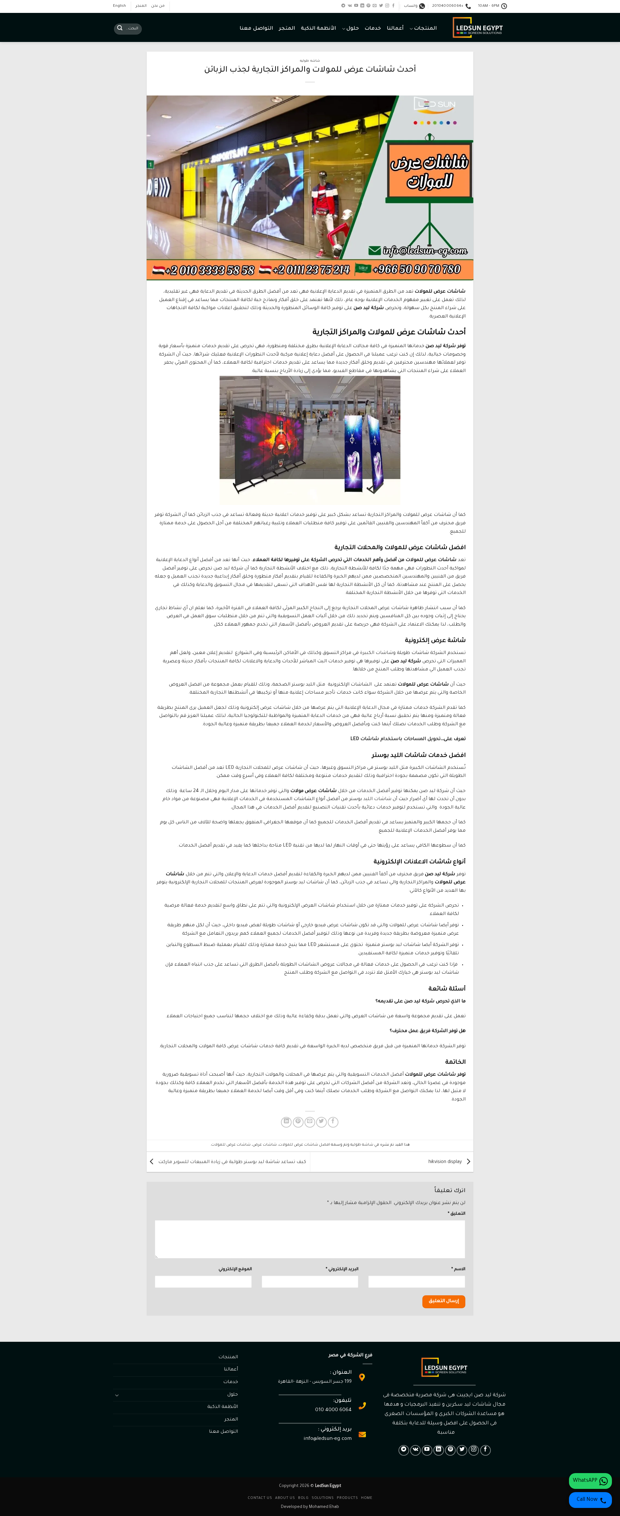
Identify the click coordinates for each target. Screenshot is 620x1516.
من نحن (158, 6)
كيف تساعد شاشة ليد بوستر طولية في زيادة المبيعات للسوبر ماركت (231, 1162)
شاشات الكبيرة (376, 653)
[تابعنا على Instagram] (387, 6)
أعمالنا (395, 29)
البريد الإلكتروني (342, 1269)
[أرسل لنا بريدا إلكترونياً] (375, 6)
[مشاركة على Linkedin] (286, 1122)
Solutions (323, 1498)
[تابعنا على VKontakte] (350, 6)
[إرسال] (119, 29)
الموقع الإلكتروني (235, 1269)
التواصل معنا (256, 29)
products (347, 1498)
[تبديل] (117, 1395)
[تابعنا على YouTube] (356, 6)
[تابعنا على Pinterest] (368, 6)
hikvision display (446, 1162)
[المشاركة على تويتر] (321, 1122)
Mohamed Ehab (324, 1507)
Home (366, 1498)
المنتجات (425, 29)
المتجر (141, 6)
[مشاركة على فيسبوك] (333, 1122)
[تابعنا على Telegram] (343, 6)
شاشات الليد (377, 799)
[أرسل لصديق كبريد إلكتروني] (310, 1122)
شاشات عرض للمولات (231, 1145)
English (119, 6)
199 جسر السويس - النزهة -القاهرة (315, 1382)
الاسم (458, 1269)
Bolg (303, 1498)
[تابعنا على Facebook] (393, 6)
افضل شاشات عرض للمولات (304, 1145)
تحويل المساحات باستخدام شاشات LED (395, 739)
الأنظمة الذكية (318, 29)
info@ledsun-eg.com (328, 1439)
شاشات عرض (265, 1145)
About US (285, 1498)
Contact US (260, 1498)
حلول (352, 29)
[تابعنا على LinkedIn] (362, 6)
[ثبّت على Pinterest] (298, 1122)
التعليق (456, 1214)
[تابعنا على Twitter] (381, 6)
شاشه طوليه (310, 61)
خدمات (373, 29)
